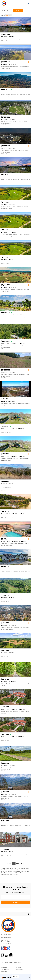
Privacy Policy (17, 962)
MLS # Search (18, 967)
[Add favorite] (28, 34)
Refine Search (7, 10)
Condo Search (4, 967)
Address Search (4, 971)
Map (16, 976)
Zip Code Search (19, 969)
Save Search (18, 10)
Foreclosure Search (5, 969)
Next (21, 863)
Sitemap (3, 964)
